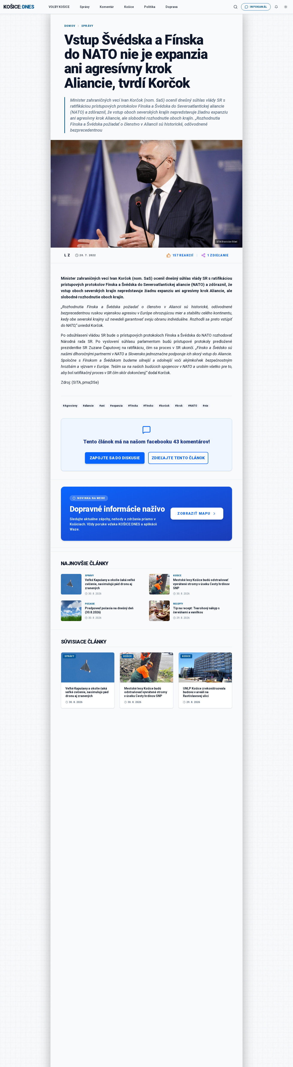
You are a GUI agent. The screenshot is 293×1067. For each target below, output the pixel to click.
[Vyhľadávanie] (235, 7)
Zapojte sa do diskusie (115, 458)
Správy (84, 7)
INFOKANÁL (258, 6)
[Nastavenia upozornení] (276, 7)
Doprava (172, 7)
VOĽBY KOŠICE (59, 7)
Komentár (107, 7)
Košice (129, 7)
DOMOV (69, 25)
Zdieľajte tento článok (178, 458)
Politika (149, 7)
